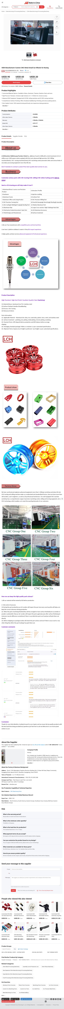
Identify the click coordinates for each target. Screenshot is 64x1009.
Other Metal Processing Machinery (11, 966)
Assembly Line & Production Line (30, 966)
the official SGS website (38, 744)
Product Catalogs (23, 949)
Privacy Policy (56, 1004)
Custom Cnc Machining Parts (10, 989)
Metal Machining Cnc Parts (9, 992)
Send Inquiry (16, 82)
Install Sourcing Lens (9, 1001)
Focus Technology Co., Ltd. (21, 1004)
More (3, 995)
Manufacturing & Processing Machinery (15, 11)
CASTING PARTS (21, 952)
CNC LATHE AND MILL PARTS (9, 952)
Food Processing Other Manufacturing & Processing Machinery (18, 977)
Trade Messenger (26, 999)
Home (3, 11)
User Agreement (40, 1004)
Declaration (48, 1004)
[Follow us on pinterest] (60, 999)
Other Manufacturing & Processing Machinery (38, 11)
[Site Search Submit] (41, 7)
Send (13, 890)
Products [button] (16, 7)
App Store (5, 999)
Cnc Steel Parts (36, 989)
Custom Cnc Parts (24, 989)
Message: (8, 877)
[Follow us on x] (53, 999)
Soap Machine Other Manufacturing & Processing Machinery (17, 974)
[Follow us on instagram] (56, 999)
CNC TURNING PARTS (52, 952)
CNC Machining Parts (16, 791)
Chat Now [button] (48, 82)
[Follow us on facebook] (51, 999)
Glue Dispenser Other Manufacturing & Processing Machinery (17, 970)
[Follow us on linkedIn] (46, 1001)
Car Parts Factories (53, 985)
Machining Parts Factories (39, 985)
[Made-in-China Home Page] (32, 2)
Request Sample (28, 86)
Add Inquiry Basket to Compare (32, 60)
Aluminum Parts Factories (9, 985)
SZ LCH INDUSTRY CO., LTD (11, 70)
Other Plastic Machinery (47, 966)
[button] (2, 2)
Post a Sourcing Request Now (45, 890)
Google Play (15, 999)
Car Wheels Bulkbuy (24, 992)
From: (8, 869)
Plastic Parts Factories (24, 985)
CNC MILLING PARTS (37, 952)
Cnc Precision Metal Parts (49, 989)
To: (9, 873)
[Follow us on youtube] (58, 999)
